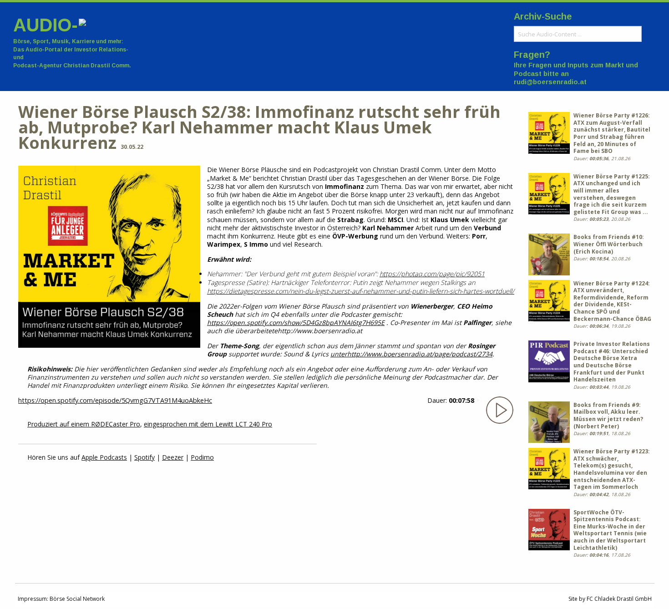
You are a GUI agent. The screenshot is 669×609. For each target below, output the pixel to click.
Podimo (202, 457)
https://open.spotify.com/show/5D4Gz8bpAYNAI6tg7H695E (296, 322)
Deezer (172, 457)
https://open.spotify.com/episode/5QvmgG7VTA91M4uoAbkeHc (115, 400)
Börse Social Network (77, 599)
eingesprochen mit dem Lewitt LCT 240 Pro (208, 424)
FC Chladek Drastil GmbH (619, 599)
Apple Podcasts (104, 457)
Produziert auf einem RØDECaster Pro (83, 424)
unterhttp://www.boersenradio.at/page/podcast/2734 (411, 354)
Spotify (144, 457)
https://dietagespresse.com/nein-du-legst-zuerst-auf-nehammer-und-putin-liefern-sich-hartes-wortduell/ (360, 291)
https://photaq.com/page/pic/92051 (432, 273)
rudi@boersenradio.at (550, 82)
